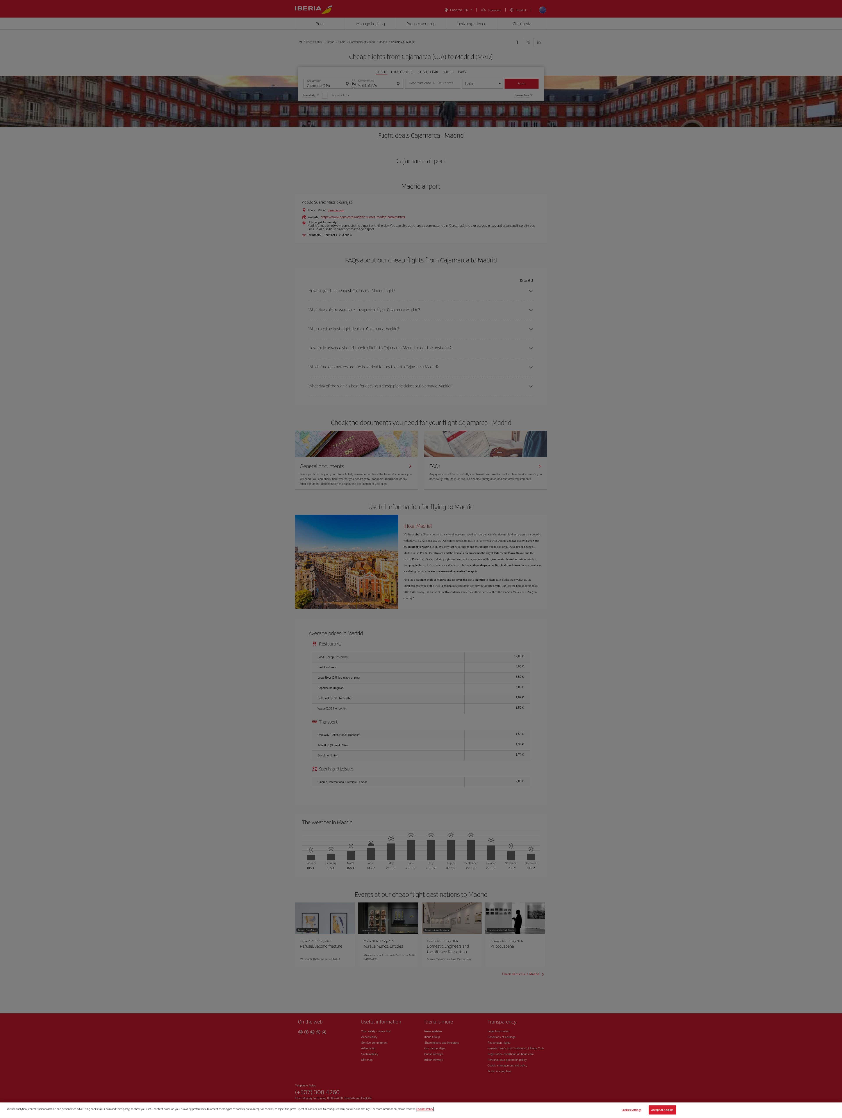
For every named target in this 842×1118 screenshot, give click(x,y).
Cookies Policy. (424, 1109)
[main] (421, 1110)
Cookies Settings (631, 1110)
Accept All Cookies (662, 1110)
